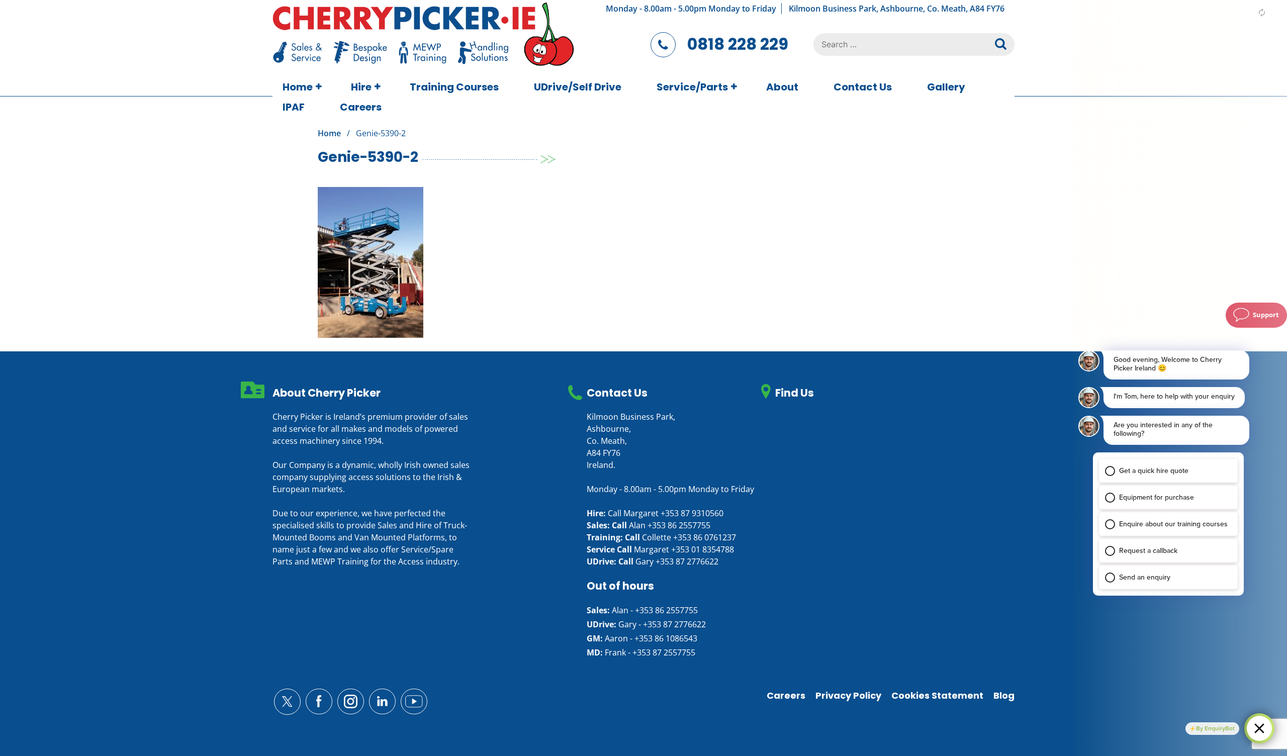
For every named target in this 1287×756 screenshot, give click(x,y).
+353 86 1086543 (665, 638)
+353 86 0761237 (704, 537)
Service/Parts (692, 87)
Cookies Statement (937, 695)
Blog (1004, 695)
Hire (361, 87)
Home (298, 87)
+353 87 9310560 (692, 513)
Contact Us (863, 87)
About (782, 87)
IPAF (294, 107)
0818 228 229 (737, 44)
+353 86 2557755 (679, 525)
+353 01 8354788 (702, 549)
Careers (361, 107)
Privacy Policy (848, 695)
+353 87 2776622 (687, 561)
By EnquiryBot (1215, 728)
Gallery (946, 87)
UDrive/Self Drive (577, 87)
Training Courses (454, 87)
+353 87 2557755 (663, 652)
